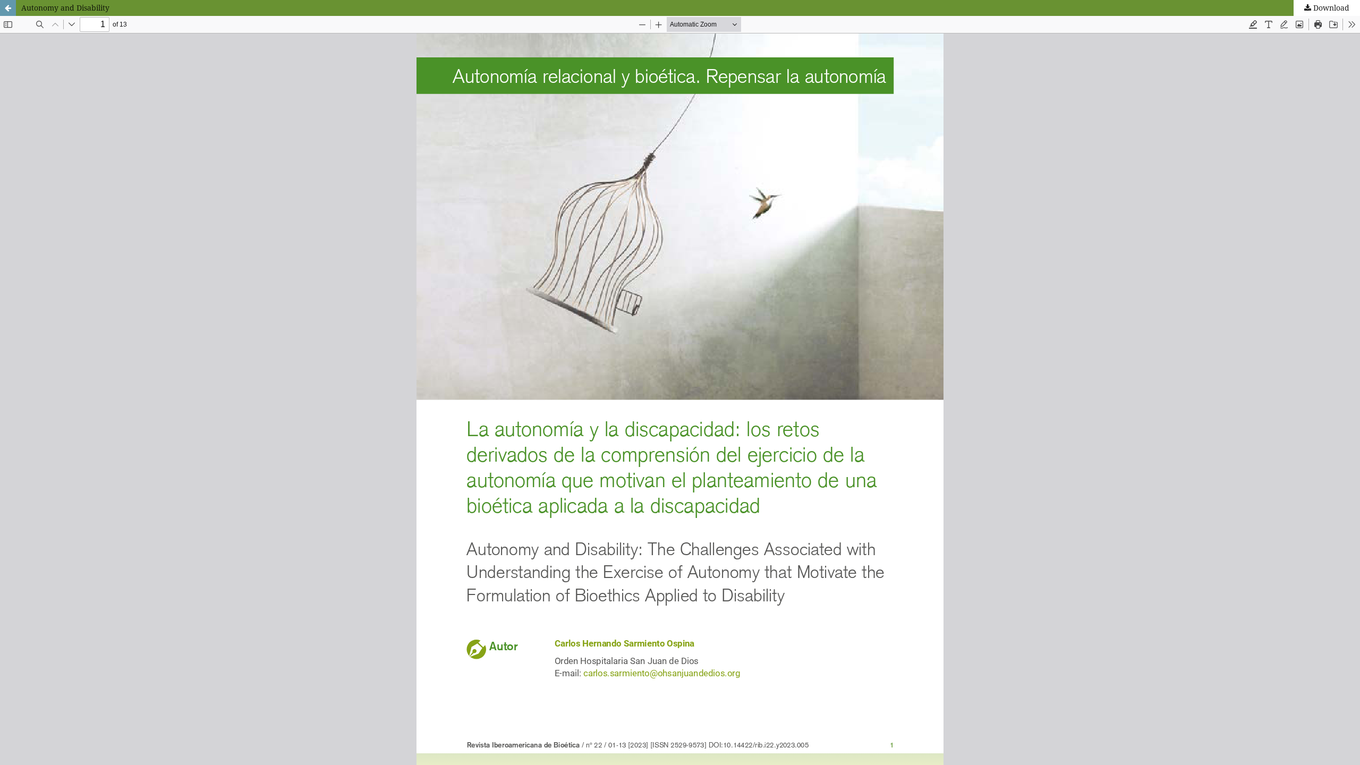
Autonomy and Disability (65, 8)
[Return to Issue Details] (8, 8)
